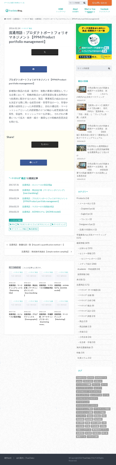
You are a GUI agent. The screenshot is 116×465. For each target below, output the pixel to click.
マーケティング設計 (102, 409)
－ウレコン (85, 219)
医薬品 (97, 416)
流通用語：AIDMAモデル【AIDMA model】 (42, 212)
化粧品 (90, 416)
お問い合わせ (101, 3)
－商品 (82, 321)
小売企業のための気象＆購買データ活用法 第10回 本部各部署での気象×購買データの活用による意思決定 (93, 171)
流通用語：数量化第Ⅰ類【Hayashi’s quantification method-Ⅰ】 (37, 245)
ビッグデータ (96, 395)
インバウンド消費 (83, 384)
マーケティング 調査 (84, 412)
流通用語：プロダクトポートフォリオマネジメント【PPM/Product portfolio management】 (45, 200)
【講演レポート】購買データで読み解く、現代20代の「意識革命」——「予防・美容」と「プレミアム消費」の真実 (93, 113)
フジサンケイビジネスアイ (87, 398)
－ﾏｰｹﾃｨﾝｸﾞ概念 (18, 178)
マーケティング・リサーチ (87, 405)
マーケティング (60, 224)
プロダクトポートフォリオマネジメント (34, 224)
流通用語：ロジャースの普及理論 (37, 185)
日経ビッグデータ (83, 430)
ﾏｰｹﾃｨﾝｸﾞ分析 (93, 437)
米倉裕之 (96, 433)
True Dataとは (89, 10)
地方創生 (98, 419)
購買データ (81, 437)
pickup (79, 381)
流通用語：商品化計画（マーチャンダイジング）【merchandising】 (44, 191)
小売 (104, 423)
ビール (106, 395)
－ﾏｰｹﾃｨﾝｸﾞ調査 (86, 316)
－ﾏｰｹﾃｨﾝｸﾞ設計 (86, 311)
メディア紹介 (100, 412)
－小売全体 (84, 337)
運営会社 (8, 458)
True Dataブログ (89, 458)
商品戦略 (89, 419)
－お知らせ (85, 248)
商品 (104, 416)
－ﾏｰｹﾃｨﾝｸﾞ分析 (86, 300)
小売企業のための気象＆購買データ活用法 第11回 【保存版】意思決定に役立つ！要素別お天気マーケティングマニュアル (93, 133)
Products (83, 198)
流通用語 (34, 229)
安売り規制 (96, 423)
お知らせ (98, 381)
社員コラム (84, 358)
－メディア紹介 (87, 264)
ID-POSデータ (101, 378)
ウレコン (96, 384)
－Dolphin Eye (87, 208)
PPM (13, 224)
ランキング (81, 416)
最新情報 (83, 243)
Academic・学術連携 (89, 269)
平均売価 (95, 426)
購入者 (104, 433)
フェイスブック (104, 9)
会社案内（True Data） (25, 458)
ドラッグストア (83, 395)
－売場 (82, 332)
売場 (87, 423)
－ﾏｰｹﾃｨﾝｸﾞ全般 (86, 295)
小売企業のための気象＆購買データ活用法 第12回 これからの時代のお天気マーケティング (93, 94)
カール (104, 384)
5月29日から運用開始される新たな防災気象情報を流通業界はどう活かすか (93, 152)
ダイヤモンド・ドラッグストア (89, 391)
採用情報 (83, 274)
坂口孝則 (80, 423)
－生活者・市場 (86, 342)
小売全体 (80, 426)
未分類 (81, 279)
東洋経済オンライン (100, 430)
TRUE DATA (88, 381)
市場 (87, 426)
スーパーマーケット (84, 388)
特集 (80, 352)
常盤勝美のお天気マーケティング (91, 236)
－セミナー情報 (86, 253)
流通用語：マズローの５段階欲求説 (38, 206)
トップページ (60, 9)
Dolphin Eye (81, 378)
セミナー (97, 388)
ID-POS (90, 378)
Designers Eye (87, 224)
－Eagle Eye (85, 214)
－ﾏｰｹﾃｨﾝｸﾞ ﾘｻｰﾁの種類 (89, 290)
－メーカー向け (86, 203)
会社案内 (75, 9)
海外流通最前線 (85, 347)
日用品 (103, 426)
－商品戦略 (84, 326)
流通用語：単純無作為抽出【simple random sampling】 (45, 251)
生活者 (88, 433)
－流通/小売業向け (87, 229)
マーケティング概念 (19, 229)
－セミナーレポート (90, 258)
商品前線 (80, 419)
